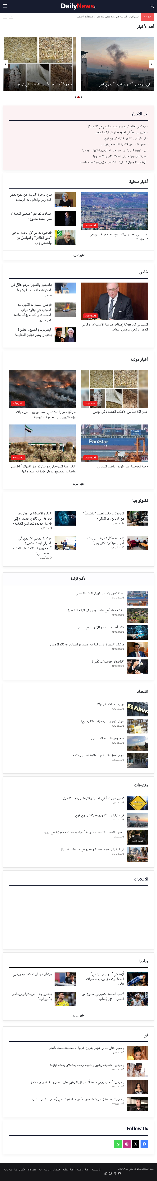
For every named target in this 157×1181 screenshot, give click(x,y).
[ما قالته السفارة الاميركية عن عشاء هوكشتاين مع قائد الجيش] (137, 649)
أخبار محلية (138, 182)
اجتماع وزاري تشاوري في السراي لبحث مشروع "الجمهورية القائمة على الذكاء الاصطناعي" (32, 546)
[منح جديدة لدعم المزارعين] (137, 743)
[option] (117, 64)
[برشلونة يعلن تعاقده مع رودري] (65, 979)
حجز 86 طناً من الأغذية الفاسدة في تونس (123, 144)
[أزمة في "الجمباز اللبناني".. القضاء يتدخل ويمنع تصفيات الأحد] (137, 979)
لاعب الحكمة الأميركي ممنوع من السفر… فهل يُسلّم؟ (103, 996)
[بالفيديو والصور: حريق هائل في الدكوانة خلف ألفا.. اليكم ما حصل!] (65, 288)
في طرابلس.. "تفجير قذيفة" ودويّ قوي (125, 138)
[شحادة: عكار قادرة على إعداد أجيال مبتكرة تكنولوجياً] (137, 543)
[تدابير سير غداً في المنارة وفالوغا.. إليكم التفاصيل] (137, 803)
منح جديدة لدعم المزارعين (107, 738)
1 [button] (81, 97)
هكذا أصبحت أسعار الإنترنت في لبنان (101, 627)
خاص (143, 272)
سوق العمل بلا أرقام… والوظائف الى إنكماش (97, 755)
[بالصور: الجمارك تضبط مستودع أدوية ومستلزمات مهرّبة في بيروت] (137, 837)
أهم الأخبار (145, 27)
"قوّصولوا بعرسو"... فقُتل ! (108, 662)
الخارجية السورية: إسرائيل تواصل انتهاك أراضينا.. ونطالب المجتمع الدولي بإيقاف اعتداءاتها (43, 469)
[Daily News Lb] (78, 6)
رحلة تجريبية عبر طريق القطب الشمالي (122, 467)
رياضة (143, 961)
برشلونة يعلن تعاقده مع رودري (32, 974)
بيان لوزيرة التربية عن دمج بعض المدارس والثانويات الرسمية (123, 82)
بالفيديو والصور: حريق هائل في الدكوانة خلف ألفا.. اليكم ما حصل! (31, 290)
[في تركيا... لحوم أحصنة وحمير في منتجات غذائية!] (137, 854)
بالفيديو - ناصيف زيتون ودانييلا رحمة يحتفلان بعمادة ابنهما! (87, 1065)
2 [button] (78, 97)
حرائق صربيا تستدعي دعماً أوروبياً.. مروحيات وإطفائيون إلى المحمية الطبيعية (46, 414)
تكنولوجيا (140, 501)
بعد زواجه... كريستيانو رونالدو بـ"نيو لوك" (32, 996)
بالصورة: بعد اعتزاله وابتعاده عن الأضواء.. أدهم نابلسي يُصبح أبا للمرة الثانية (78, 1099)
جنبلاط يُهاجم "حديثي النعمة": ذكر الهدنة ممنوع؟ (112, 16)
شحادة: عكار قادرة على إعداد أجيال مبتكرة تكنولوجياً (105, 540)
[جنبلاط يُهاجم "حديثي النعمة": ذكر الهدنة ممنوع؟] (39, 64)
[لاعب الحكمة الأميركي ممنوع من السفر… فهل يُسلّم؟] (137, 999)
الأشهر (78, 579)
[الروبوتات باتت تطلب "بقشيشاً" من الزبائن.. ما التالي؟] (137, 518)
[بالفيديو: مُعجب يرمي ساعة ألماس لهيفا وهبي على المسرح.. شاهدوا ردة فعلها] (137, 1087)
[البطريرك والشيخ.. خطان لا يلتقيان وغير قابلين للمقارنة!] (65, 334)
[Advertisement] (78, 917)
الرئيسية (96, 1169)
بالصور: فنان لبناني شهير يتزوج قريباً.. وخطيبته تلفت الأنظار (86, 1048)
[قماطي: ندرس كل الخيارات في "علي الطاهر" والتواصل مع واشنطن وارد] (65, 237)
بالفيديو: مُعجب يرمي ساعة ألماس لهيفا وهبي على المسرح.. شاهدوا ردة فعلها (77, 1082)
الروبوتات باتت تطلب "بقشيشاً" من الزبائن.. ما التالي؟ (103, 516)
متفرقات (141, 785)
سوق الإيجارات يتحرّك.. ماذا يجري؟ (102, 721)
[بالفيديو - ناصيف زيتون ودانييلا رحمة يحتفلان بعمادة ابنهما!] (137, 1070)
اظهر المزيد (78, 255)
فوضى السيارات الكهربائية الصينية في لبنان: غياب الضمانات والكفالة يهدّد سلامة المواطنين (32, 312)
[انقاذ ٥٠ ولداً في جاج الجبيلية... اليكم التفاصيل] (137, 615)
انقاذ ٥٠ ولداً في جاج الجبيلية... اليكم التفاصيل (95, 610)
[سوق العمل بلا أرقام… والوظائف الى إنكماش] (137, 760)
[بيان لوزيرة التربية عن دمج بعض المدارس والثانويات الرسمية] (117, 64)
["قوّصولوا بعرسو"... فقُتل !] (137, 666)
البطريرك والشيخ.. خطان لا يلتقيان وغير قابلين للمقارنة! (33, 332)
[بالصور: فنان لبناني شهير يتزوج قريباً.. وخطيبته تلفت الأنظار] (137, 1053)
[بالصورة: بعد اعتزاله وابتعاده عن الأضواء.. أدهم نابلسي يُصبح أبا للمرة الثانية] (137, 1104)
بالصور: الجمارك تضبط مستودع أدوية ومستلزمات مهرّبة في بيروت (83, 832)
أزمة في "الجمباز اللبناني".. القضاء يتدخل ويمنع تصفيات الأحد (113, 162)
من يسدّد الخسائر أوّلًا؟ (110, 704)
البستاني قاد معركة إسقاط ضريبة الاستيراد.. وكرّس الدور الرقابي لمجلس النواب (115, 327)
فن (146, 1035)
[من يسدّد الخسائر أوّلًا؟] (137, 709)
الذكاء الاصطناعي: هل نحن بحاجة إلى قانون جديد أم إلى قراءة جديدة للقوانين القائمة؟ (32, 519)
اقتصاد (142, 692)
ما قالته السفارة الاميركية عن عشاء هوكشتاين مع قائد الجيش (87, 645)
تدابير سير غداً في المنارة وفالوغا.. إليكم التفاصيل (120, 132)
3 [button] (75, 97)
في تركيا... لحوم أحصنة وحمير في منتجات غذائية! (92, 849)
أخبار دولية (139, 359)
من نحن (8, 1169)
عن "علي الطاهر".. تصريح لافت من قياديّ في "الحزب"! (117, 126)
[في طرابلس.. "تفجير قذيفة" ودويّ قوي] (137, 820)
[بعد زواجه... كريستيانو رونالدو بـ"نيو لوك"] (65, 999)
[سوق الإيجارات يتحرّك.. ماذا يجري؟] (137, 726)
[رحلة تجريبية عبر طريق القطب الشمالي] (137, 598)
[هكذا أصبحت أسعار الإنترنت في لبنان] (137, 632)
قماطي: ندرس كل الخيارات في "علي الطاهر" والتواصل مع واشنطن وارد (32, 238)
